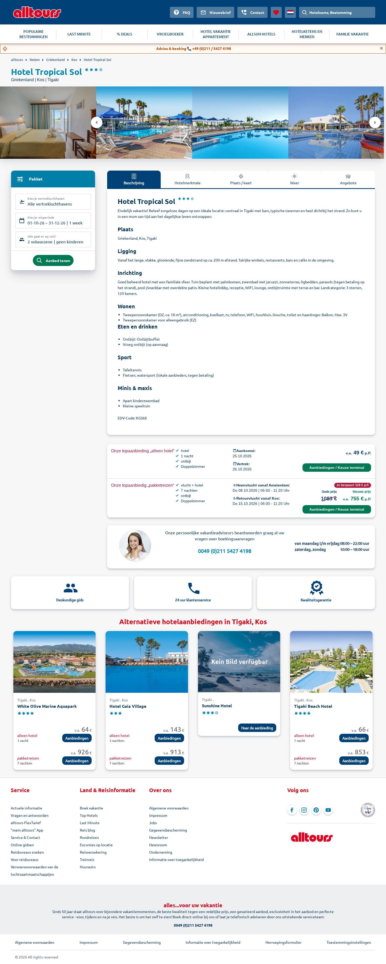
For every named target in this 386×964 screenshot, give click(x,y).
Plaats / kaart (241, 182)
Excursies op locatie (96, 844)
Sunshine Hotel (217, 705)
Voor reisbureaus (24, 859)
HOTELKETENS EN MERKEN (307, 34)
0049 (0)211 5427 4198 (224, 550)
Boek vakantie (91, 808)
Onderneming (160, 852)
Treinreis (87, 859)
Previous (96, 122)
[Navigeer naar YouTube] (328, 810)
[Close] (381, 48)
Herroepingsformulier (283, 942)
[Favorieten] (276, 12)
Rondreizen (89, 837)
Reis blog (87, 830)
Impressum (158, 815)
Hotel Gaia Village (127, 706)
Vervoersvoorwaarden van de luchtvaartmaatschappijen (34, 870)
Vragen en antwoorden (30, 815)
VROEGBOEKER (170, 34)
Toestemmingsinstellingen (349, 942)
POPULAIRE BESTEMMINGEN (33, 34)
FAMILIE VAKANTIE (352, 34)
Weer (294, 182)
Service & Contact (25, 837)
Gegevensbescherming (168, 830)
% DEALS (124, 34)
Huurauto (88, 866)
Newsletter (158, 837)
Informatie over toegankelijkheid (176, 859)
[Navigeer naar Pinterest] (316, 810)
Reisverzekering (93, 852)
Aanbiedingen (76, 738)
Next (375, 122)
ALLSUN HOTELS (261, 34)
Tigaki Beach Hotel (313, 706)
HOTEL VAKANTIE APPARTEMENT (216, 34)
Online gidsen (22, 844)
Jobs (153, 822)
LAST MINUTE (79, 34)
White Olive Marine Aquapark (47, 706)
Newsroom (158, 844)
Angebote (348, 182)
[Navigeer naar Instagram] (304, 810)
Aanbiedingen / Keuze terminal (336, 467)
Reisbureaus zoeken (27, 852)
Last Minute (90, 822)
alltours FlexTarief (26, 822)
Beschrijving (134, 182)
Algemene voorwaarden (169, 808)
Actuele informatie (26, 808)
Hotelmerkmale (188, 182)
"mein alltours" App (27, 830)
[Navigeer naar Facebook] (292, 810)
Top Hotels (89, 815)
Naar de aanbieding (257, 727)
